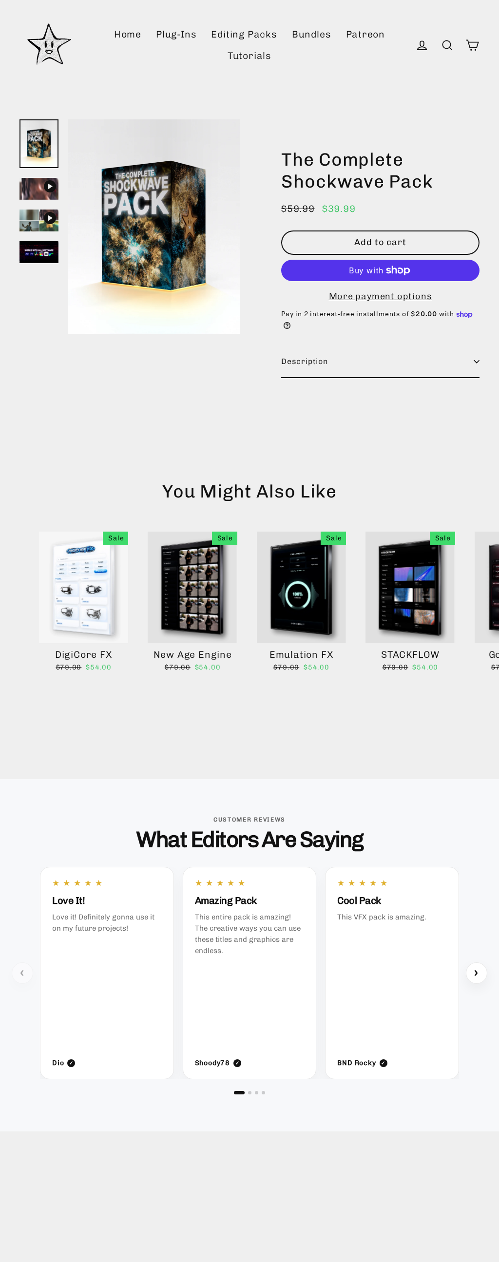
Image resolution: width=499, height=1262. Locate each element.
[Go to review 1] (239, 1092)
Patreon (365, 34)
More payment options (380, 296)
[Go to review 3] (256, 1092)
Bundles (311, 34)
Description (304, 361)
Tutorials (249, 55)
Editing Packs (244, 34)
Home (127, 34)
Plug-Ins (176, 34)
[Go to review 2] (249, 1092)
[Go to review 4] (263, 1092)
